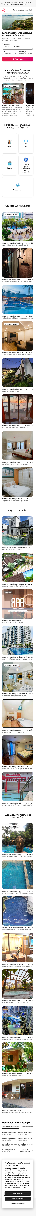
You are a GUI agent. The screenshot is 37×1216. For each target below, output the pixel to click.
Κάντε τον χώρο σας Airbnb (22, 10)
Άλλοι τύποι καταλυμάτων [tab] (10, 1127)
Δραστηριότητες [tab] (27, 1127)
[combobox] (18, 46)
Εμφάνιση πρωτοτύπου (18, 4)
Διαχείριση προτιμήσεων (18, 1203)
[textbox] (10, 53)
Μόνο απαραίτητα (18, 1198)
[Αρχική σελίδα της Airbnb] (3, 10)
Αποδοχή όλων (17, 1194)
